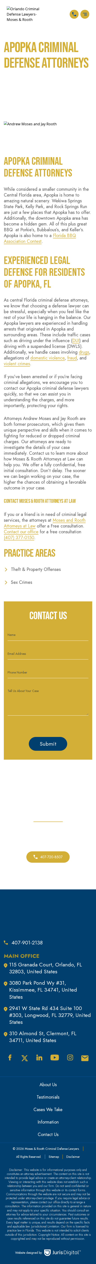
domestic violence (47, 358)
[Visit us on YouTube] (54, 1058)
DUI (75, 340)
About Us (48, 1084)
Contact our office (21, 532)
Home (9, 81)
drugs (84, 352)
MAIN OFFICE (22, 955)
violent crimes (17, 364)
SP (66, 14)
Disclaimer (73, 1157)
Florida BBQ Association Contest (40, 238)
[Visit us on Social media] (85, 1058)
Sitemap (54, 1157)
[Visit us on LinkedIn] (39, 1058)
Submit (48, 744)
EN (52, 14)
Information (48, 1122)
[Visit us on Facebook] (10, 1058)
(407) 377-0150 (19, 537)
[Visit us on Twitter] (24, 1058)
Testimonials (48, 1097)
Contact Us (48, 1134)
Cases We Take (48, 1109)
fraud (72, 358)
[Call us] (74, 14)
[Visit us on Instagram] (70, 1058)
